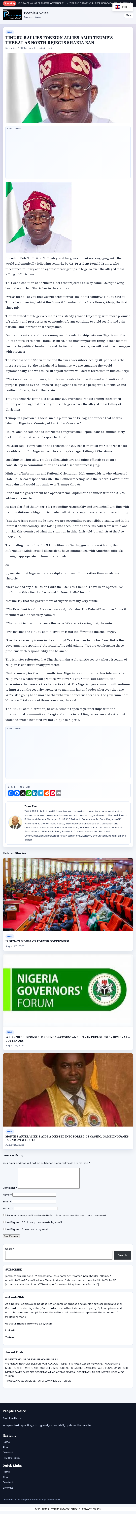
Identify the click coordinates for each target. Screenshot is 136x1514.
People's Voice (36, 12)
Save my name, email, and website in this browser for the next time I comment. (57, 1215)
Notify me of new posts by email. (28, 1229)
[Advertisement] (68, 154)
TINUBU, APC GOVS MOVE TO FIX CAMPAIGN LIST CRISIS (38, 1380)
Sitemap (8, 1487)
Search (9, 1249)
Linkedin (10, 1330)
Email (7, 1201)
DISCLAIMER (42, 1509)
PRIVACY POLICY (91, 1509)
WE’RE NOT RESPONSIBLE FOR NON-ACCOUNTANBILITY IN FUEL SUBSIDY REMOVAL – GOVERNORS (67, 1038)
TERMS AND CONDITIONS (65, 1509)
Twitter (10, 1337)
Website (8, 1208)
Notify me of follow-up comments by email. (34, 1222)
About (7, 1447)
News (9, 32)
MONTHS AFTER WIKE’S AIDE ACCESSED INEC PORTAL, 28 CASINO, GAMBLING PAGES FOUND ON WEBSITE (67, 1138)
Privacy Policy (11, 1458)
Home (6, 1442)
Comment (10, 1187)
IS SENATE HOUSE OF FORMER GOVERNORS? (41, 3)
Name (7, 1194)
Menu (128, 15)
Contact (8, 1452)
